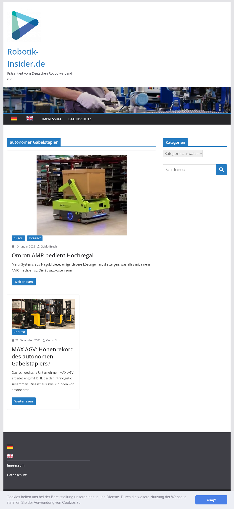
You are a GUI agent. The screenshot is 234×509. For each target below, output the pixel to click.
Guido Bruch (49, 246)
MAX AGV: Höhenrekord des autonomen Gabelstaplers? (43, 356)
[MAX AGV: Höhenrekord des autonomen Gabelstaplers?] (43, 314)
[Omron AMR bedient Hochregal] (82, 195)
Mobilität (35, 238)
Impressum (51, 119)
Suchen (221, 169)
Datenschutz (79, 119)
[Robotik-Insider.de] (116, 90)
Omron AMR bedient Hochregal (52, 255)
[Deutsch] (15, 119)
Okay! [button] (211, 500)
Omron (18, 238)
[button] (83, 503)
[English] (31, 119)
